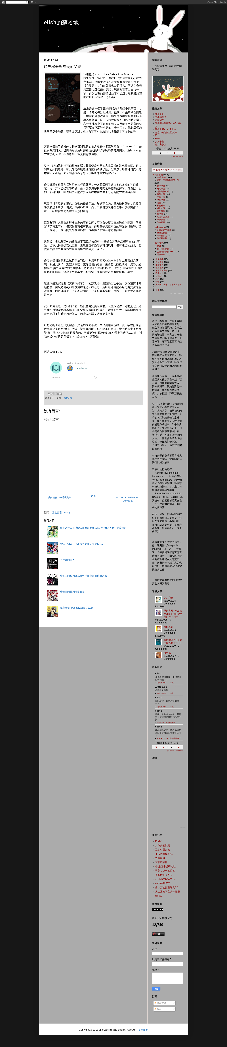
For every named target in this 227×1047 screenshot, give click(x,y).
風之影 (167, 653)
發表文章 (161, 1003)
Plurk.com (182, 827)
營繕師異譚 (160, 117)
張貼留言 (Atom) (61, 512)
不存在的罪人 (67, 559)
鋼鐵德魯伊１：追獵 (165, 682)
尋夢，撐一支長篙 (165, 870)
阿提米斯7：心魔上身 (165, 129)
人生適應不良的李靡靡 (167, 891)
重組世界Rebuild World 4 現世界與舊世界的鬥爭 (173, 613)
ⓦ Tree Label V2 (176, 293)
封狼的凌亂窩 (162, 845)
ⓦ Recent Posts (177, 156)
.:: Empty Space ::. (165, 879)
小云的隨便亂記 (163, 854)
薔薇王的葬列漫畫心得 (72, 591)
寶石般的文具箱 (163, 875)
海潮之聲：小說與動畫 (166, 722)
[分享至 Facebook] (57, 393)
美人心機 (168, 597)
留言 (159, 1009)
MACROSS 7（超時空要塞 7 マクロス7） (83, 544)
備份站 (159, 895)
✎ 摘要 (171, 170)
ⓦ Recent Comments (175, 751)
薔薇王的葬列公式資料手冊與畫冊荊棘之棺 (83, 576)
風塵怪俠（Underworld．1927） (78, 607)
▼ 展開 (156, 170)
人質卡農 (159, 141)
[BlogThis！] (52, 393)
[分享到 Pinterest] (60, 393)
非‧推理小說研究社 (165, 866)
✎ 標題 (179, 170)
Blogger (143, 1029)
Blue (157, 138)
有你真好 (168, 626)
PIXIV (158, 841)
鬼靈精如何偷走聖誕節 (166, 132)
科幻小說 (68, 398)
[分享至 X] (55, 393)
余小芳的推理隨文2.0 (166, 887)
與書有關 (158, 174)
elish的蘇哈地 (61, 23)
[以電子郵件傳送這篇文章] (49, 393)
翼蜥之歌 (159, 114)
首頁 (93, 496)
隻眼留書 (160, 858)
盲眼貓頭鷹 (161, 862)
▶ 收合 (164, 170)
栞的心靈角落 (162, 849)
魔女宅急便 (160, 144)
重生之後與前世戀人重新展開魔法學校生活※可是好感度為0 (93, 528)
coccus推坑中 (162, 883)
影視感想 (158, 243)
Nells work (159, 227)
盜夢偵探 (159, 120)
